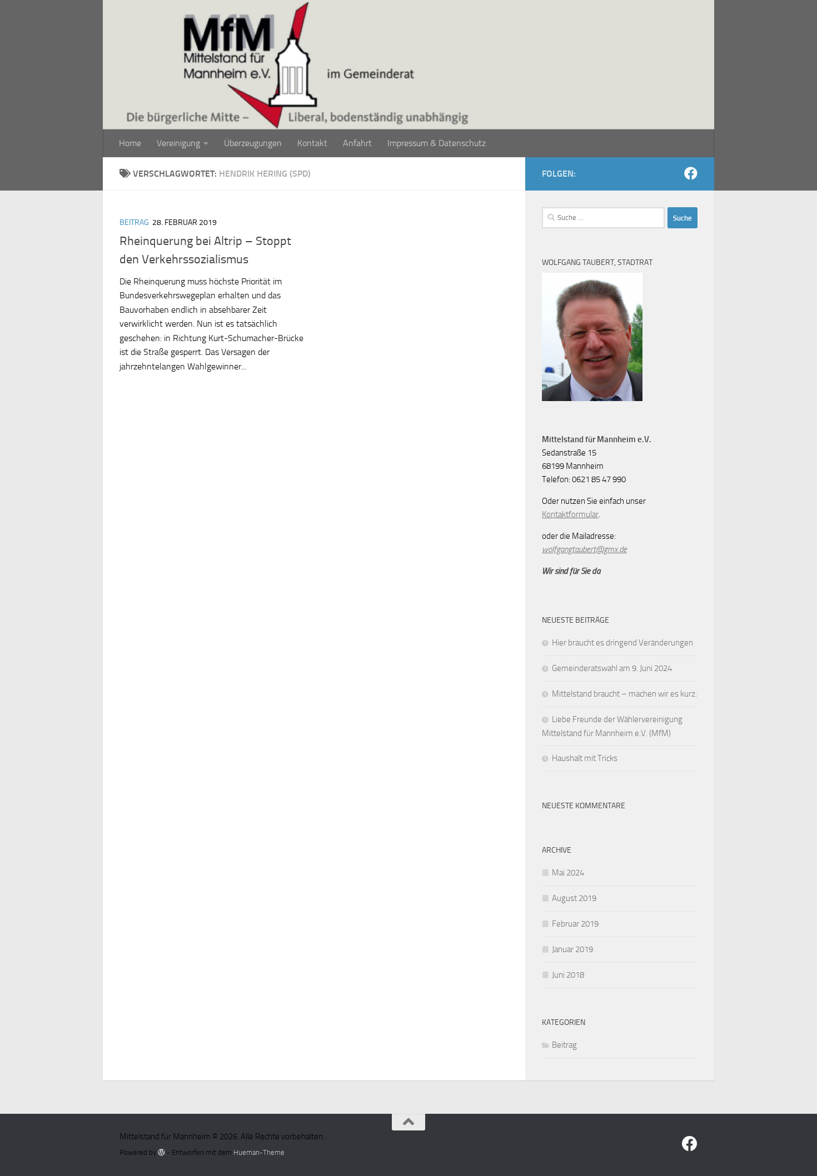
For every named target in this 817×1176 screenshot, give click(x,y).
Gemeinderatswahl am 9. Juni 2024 (612, 668)
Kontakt (312, 143)
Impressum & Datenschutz (436, 143)
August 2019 (574, 898)
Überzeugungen (253, 143)
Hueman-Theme (259, 1152)
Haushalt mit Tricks (584, 758)
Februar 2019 (575, 924)
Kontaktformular (570, 514)
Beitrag (134, 222)
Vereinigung (178, 143)
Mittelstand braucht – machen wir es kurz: (624, 694)
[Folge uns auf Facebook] (691, 173)
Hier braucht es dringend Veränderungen (622, 643)
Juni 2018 (568, 975)
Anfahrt (357, 143)
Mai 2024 (568, 873)
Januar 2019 (572, 949)
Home (130, 143)
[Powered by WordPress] (161, 1152)
